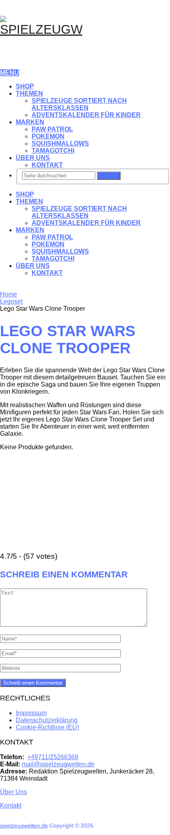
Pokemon (48, 136)
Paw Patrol (52, 129)
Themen (29, 93)
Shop (25, 86)
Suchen (108, 176)
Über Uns (33, 157)
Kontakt (47, 165)
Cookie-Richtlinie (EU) (47, 727)
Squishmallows (60, 143)
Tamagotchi (53, 150)
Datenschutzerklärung (46, 720)
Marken (30, 122)
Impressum (31, 713)
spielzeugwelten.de (24, 825)
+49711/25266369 (52, 757)
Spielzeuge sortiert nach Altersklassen (79, 104)
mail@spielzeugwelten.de (58, 764)
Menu (9, 72)
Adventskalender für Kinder (86, 115)
